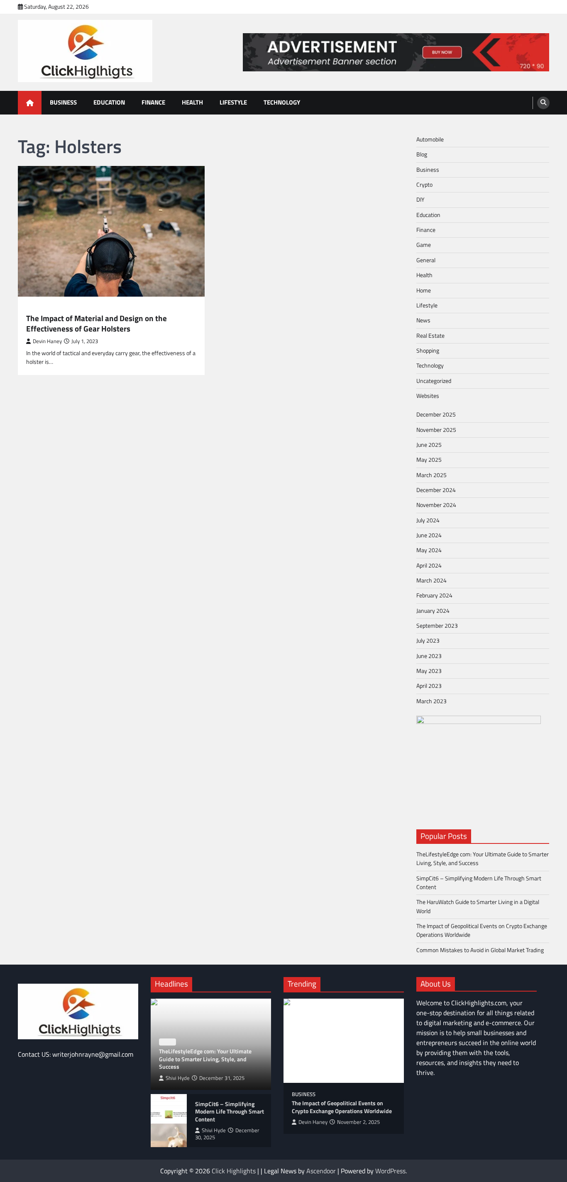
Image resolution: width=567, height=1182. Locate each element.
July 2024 (428, 520)
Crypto (424, 184)
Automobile (430, 139)
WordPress (390, 1171)
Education (109, 102)
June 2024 (429, 535)
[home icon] (30, 103)
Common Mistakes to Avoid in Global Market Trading (480, 950)
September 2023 (437, 625)
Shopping (427, 350)
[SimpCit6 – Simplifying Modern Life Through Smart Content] (169, 1120)
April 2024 (429, 565)
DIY (420, 199)
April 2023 (429, 685)
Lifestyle (233, 102)
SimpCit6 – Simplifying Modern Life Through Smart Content (478, 883)
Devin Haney (47, 341)
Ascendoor (321, 1171)
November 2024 (436, 504)
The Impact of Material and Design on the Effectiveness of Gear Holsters (96, 323)
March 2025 (431, 475)
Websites (427, 395)
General (425, 260)
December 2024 (436, 490)
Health (192, 102)
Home (423, 290)
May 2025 (429, 459)
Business (63, 102)
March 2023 (431, 701)
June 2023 (429, 655)
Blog (32, 308)
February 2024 (434, 595)
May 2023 (429, 670)
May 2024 (429, 550)
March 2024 (431, 580)
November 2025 (436, 429)
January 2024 (433, 610)
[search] (543, 103)
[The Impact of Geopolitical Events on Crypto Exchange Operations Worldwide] (344, 1041)
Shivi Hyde (178, 1078)
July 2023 (428, 640)
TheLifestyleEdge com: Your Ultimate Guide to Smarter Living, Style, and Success (482, 859)
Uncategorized (433, 380)
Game (423, 244)
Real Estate (430, 335)
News (423, 320)
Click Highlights (234, 1171)
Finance (153, 102)
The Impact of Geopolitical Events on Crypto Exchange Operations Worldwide (481, 930)
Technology (282, 102)
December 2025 (436, 414)
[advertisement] (396, 52)
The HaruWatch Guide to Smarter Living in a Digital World (477, 906)
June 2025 (429, 444)
